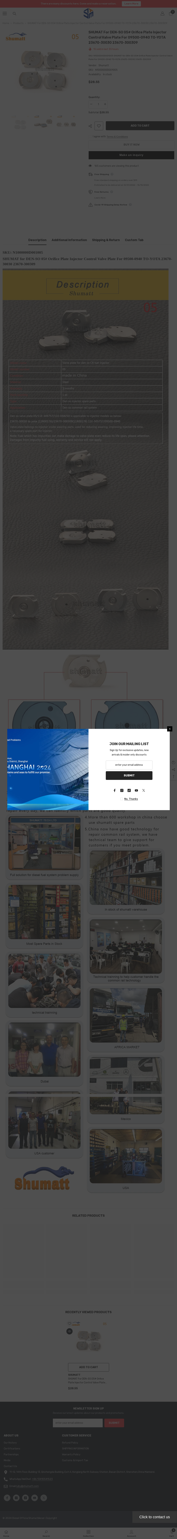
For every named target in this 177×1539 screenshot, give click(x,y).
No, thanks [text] (131, 799)
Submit (129, 775)
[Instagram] (121, 790)
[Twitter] (143, 790)
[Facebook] (114, 790)
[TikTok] (129, 790)
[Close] (169, 728)
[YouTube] (136, 790)
